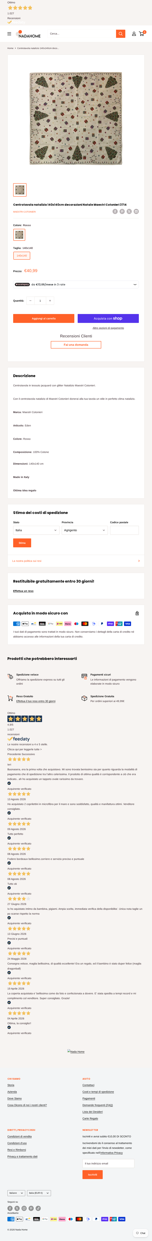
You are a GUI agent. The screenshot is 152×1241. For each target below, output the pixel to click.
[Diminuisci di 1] (30, 301)
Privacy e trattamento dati (22, 1156)
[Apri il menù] (9, 33)
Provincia (67, 522)
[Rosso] (19, 235)
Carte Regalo (90, 1118)
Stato (16, 522)
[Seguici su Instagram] (24, 1208)
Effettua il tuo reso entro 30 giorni (35, 701)
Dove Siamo (14, 1098)
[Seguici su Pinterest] (31, 1208)
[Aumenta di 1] (50, 301)
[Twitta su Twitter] (129, 211)
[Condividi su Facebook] (115, 211)
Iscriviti (92, 1174)
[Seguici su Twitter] (17, 1208)
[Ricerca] (120, 34)
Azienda (12, 1091)
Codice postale (119, 522)
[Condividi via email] (136, 211)
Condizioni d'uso (17, 1143)
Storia (10, 1085)
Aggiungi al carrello (44, 318)
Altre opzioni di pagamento (108, 327)
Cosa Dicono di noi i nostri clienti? (27, 1105)
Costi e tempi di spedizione (98, 1091)
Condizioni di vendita (19, 1136)
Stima (22, 542)
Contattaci (88, 1085)
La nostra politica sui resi (26, 560)
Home (10, 48)
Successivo (28, 754)
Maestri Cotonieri (24, 212)
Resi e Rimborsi (16, 1149)
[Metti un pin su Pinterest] (122, 211)
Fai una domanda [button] (76, 344)
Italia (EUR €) (36, 1193)
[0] (141, 34)
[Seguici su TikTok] (38, 1208)
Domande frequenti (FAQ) (97, 1105)
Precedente (14, 754)
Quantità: (18, 300)
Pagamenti (88, 1098)
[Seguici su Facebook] (10, 1208)
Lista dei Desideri (92, 1111)
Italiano (13, 1193)
